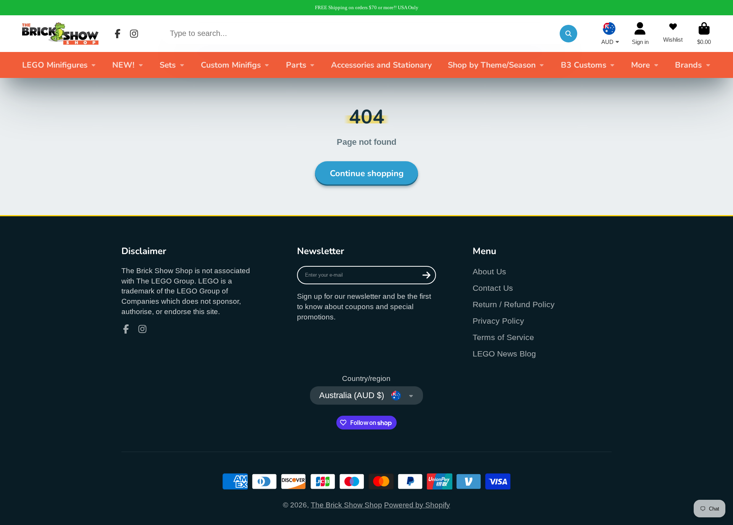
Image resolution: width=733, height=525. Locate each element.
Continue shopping (367, 173)
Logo (60, 33)
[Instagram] (134, 33)
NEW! (123, 65)
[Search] (568, 33)
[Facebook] (117, 33)
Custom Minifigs (231, 65)
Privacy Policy (498, 320)
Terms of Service (503, 337)
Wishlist (673, 33)
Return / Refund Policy (514, 304)
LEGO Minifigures (54, 65)
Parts (296, 65)
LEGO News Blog (504, 353)
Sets (168, 65)
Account (640, 33)
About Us (489, 271)
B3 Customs (583, 65)
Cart (704, 33)
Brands (688, 65)
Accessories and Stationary (381, 65)
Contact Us (493, 288)
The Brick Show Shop (346, 505)
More (640, 65)
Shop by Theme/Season (492, 65)
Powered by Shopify (417, 505)
